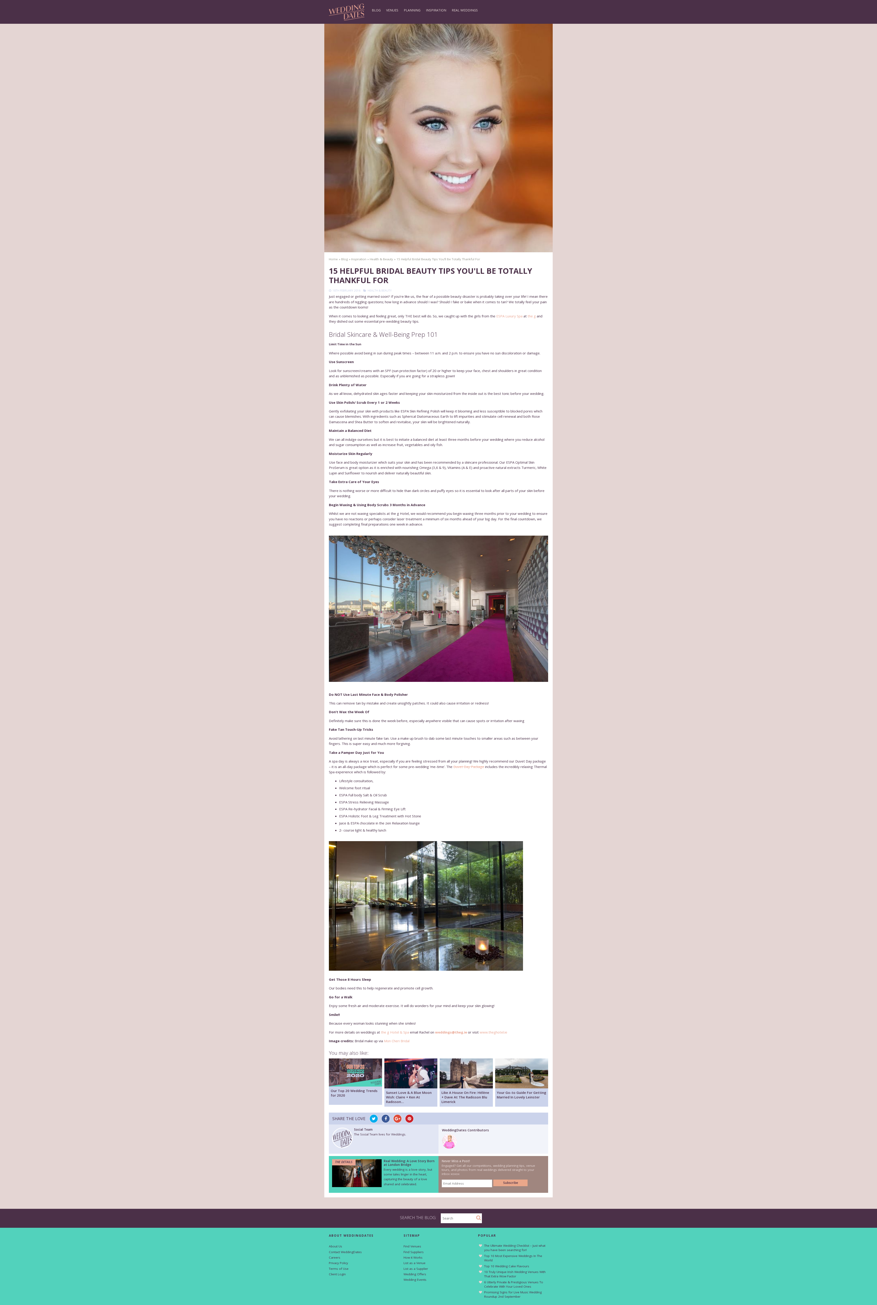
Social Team (363, 1129)
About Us (335, 1246)
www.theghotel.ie (493, 1032)
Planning (412, 10)
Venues (392, 10)
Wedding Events (415, 1280)
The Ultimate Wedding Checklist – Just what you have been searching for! (514, 1248)
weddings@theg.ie (451, 1032)
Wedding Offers (415, 1274)
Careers (334, 1257)
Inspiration (436, 10)
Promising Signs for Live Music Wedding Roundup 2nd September (513, 1294)
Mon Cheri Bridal (396, 1041)
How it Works (413, 1257)
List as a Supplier (416, 1269)
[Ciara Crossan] (449, 1147)
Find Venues (412, 1246)
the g (532, 316)
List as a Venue (414, 1263)
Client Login (337, 1274)
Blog (376, 10)
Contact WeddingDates (345, 1252)
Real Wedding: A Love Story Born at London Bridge (409, 1163)
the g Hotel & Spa (395, 1032)
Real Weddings (465, 10)
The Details (343, 1162)
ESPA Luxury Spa (509, 316)
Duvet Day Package (468, 766)
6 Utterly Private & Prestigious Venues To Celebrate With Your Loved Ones (513, 1284)
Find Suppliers (414, 1252)
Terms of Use (339, 1269)
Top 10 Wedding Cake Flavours (506, 1266)
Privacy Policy (338, 1263)
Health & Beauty (380, 290)
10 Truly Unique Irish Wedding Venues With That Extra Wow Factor (515, 1274)
